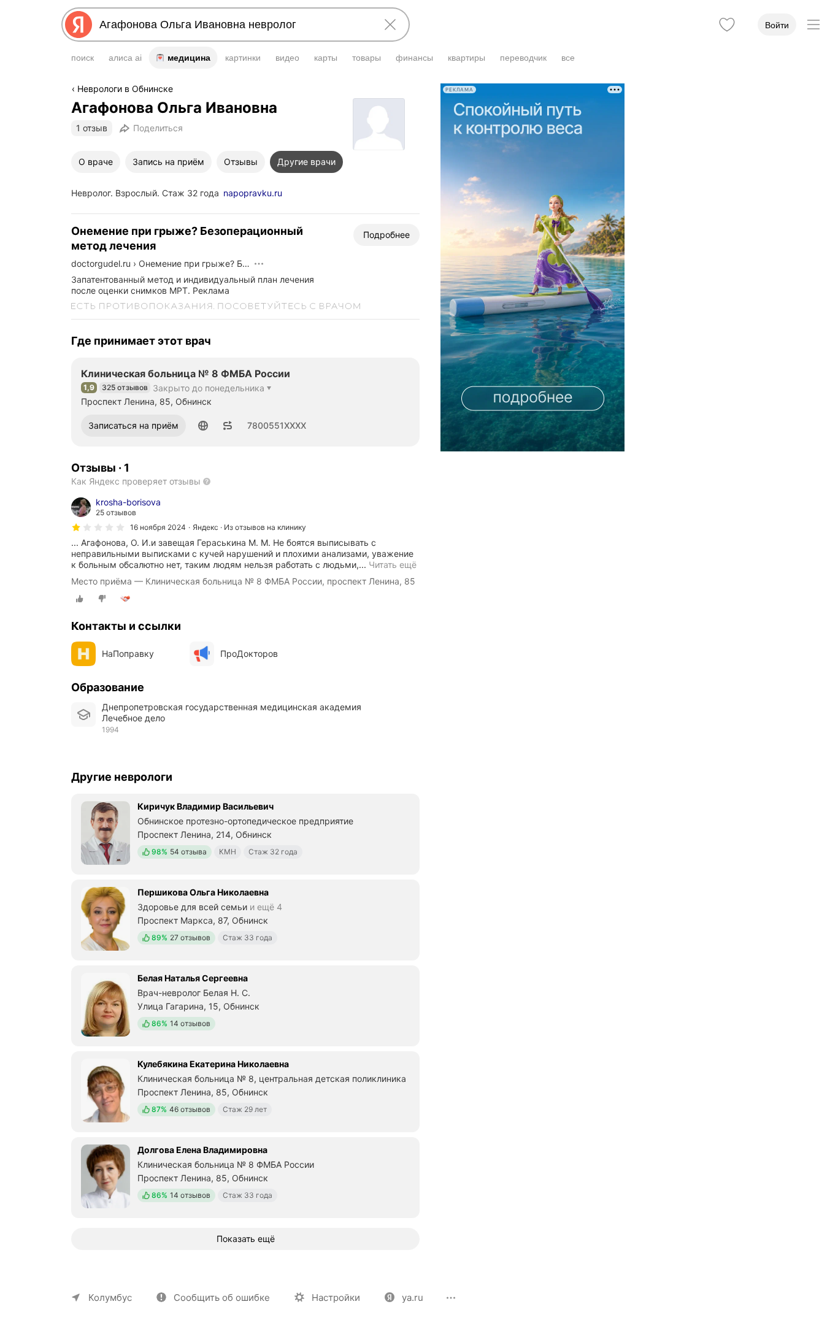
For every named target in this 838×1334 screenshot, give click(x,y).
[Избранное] (726, 24)
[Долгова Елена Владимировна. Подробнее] (245, 1176)
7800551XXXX (276, 425)
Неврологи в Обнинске (125, 88)
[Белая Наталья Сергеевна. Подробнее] (245, 1005)
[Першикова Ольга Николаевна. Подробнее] (245, 919)
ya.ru (412, 1297)
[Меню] (813, 24)
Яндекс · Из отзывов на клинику (249, 527)
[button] (203, 426)
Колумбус (110, 1297)
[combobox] (233, 24)
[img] (98, 527)
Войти (777, 25)
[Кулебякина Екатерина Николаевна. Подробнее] (245, 1090)
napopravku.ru (252, 193)
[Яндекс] (78, 24)
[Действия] (259, 264)
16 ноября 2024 (158, 527)
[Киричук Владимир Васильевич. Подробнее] (245, 833)
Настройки (336, 1297)
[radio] (79, 598)
